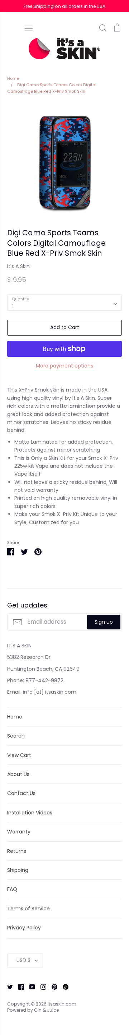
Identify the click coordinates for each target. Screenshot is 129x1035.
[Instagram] (40, 986)
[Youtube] (29, 986)
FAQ (12, 889)
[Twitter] (7, 986)
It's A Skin (18, 266)
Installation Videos (29, 812)
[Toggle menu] (28, 27)
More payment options (64, 365)
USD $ (23, 960)
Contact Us (21, 793)
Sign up (104, 621)
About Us (18, 774)
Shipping (17, 870)
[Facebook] (18, 986)
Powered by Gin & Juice (33, 1010)
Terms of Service (28, 908)
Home (14, 716)
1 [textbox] (13, 306)
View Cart (19, 755)
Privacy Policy (24, 927)
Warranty (18, 831)
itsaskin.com (62, 1004)
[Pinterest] (51, 986)
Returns (16, 851)
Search (16, 735)
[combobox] (64, 302)
